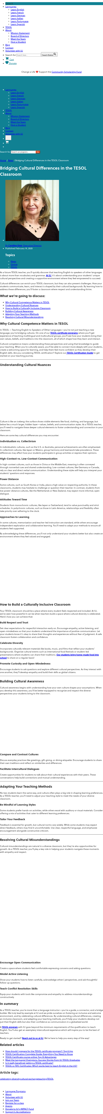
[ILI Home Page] (12, 84)
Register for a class (14, 1103)
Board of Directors (20, 36)
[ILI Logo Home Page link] (51, 1084)
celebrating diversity (10, 1078)
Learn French (17, 12)
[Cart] (7, 143)
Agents (8, 1106)
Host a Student (18, 41)
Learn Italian (17, 18)
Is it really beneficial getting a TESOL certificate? (29, 1062)
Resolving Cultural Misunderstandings (24, 317)
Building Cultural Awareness (19, 311)
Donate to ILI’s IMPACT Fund (19, 1108)
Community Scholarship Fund (67, 71)
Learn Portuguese (19, 21)
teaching (42, 1078)
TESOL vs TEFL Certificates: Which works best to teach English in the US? (41, 1065)
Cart (11, 59)
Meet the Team (18, 38)
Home (3, 160)
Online (14, 264)
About (8, 30)
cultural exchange (29, 1078)
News (10, 160)
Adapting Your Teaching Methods (22, 314)
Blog (7, 44)
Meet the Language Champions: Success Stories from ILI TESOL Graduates (42, 1059)
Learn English (17, 9)
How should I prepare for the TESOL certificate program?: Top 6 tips (39, 1051)
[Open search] (8, 137)
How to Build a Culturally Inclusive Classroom (28, 308)
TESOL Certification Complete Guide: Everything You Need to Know (39, 1054)
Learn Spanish (18, 24)
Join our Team (12, 1100)
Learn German (18, 15)
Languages (10, 6)
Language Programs (15, 1091)
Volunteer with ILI (14, 50)
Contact (9, 47)
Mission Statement (20, 33)
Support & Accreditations (18, 1111)
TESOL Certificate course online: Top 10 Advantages (30, 1057)
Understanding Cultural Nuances (21, 305)
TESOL (8, 27)
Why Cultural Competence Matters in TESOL (27, 302)
